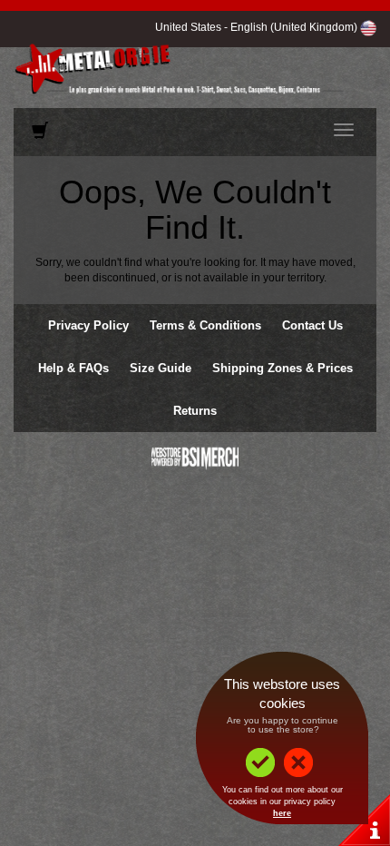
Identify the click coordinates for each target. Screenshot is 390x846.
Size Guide (160, 368)
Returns (195, 411)
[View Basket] (40, 134)
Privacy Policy (88, 325)
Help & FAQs (73, 368)
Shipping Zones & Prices (282, 368)
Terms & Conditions (205, 325)
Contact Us (312, 325)
